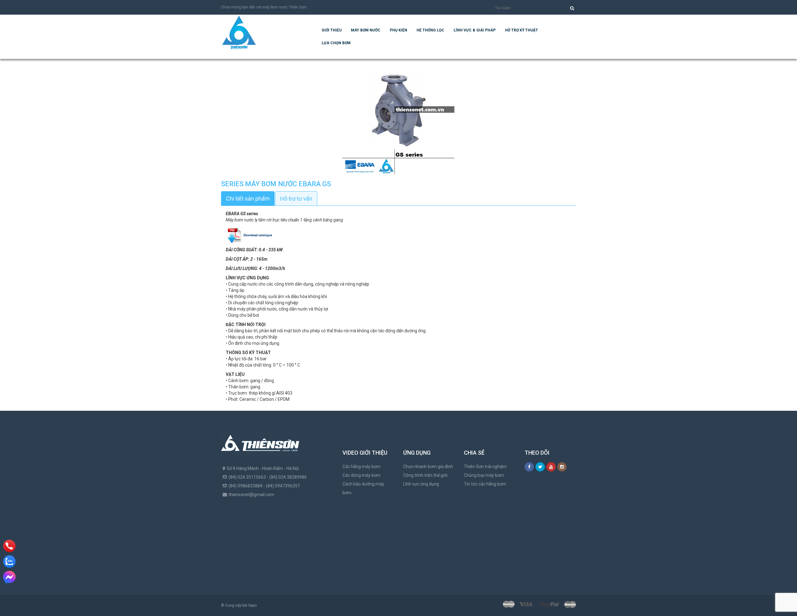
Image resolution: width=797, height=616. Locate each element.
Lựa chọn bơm (336, 43)
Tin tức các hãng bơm (485, 483)
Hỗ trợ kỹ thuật (521, 30)
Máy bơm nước (365, 30)
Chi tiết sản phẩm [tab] (248, 198)
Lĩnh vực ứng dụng (421, 483)
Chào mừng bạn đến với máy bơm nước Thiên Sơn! (264, 7)
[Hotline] (9, 546)
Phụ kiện (398, 30)
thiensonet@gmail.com (251, 494)
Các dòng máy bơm (361, 475)
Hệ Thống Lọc (430, 30)
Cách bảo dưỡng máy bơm (363, 488)
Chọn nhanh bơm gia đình (428, 466)
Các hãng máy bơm (361, 466)
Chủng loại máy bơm (484, 475)
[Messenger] (9, 577)
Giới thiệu (332, 30)
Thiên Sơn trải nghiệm (485, 466)
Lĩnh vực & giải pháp (475, 30)
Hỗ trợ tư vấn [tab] (296, 198)
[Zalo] (9, 561)
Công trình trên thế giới (425, 475)
